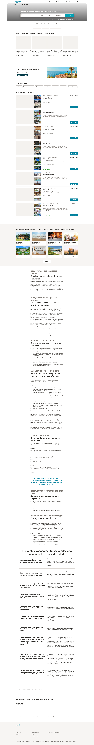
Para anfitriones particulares (53, 730)
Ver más (46, 261)
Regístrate (73, 1)
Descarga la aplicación (69, 730)
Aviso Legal (47, 741)
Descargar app (51, 1)
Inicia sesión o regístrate (22, 75)
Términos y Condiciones (54, 741)
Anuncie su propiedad (60, 1)
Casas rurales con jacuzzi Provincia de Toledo (65, 19)
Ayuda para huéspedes (36, 730)
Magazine (17, 734)
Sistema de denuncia (47, 743)
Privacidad (62, 741)
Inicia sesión (68, 1)
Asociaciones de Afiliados (36, 736)
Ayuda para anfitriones (36, 732)
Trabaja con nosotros (19, 730)
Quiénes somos (18, 732)
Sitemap (74, 741)
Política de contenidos (68, 741)
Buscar (69, 15)
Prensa (33, 734)
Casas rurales (51, 19)
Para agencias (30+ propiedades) (54, 732)
